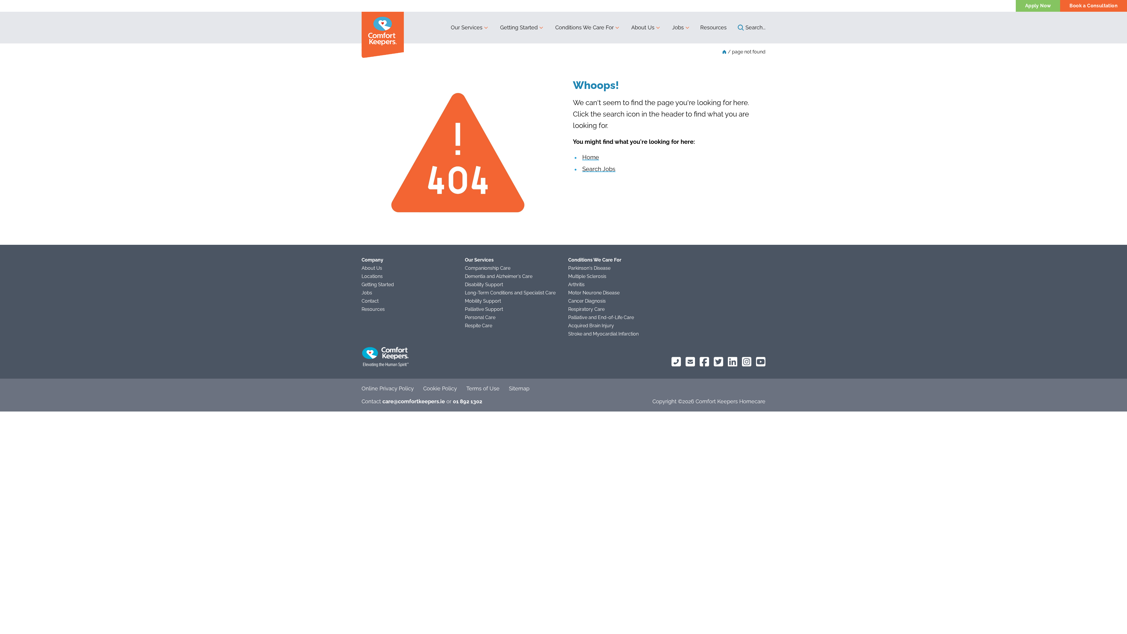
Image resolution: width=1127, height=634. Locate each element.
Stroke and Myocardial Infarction (603, 334)
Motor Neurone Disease (594, 293)
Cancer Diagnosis (587, 301)
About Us (372, 268)
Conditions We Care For (594, 260)
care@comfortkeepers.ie (413, 401)
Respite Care (478, 325)
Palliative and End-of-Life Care (601, 317)
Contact (370, 301)
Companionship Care (487, 268)
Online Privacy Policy (388, 388)
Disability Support (484, 284)
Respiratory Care (586, 309)
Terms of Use (483, 388)
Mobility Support (483, 301)
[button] (469, 27)
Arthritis (576, 284)
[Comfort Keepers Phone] (676, 361)
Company (372, 260)
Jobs (367, 293)
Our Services (479, 260)
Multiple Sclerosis (587, 276)
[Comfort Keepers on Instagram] (746, 361)
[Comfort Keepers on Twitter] (718, 361)
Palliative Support (484, 309)
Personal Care (480, 317)
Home (590, 157)
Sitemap (519, 388)
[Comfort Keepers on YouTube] (760, 361)
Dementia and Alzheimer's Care (498, 276)
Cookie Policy (440, 388)
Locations (372, 276)
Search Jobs (598, 169)
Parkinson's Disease (589, 268)
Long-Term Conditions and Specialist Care (510, 293)
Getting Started (378, 284)
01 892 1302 (467, 401)
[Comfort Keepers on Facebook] (704, 361)
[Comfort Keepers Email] (690, 361)
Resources (713, 27)
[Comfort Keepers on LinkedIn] (732, 361)
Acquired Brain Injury (591, 325)
